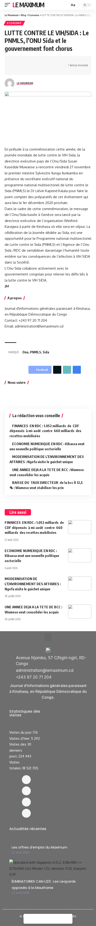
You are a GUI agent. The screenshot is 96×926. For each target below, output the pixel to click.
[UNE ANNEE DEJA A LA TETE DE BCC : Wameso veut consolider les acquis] (79, 612)
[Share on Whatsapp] (29, 61)
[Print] (15, 69)
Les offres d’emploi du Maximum (39, 847)
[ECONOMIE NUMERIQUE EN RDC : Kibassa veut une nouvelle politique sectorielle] (79, 555)
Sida (46, 352)
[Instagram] (26, 790)
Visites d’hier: (20, 738)
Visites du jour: (21, 732)
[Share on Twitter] (22, 61)
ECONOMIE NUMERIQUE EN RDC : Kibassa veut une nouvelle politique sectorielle (32, 556)
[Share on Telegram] (44, 61)
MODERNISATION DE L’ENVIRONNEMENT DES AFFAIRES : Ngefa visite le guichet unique (33, 584)
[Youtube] (26, 813)
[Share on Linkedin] (37, 61)
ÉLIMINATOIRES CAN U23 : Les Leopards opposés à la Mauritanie (44, 884)
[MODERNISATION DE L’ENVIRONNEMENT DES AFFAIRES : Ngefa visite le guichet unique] (79, 583)
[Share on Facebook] (15, 61)
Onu (25, 352)
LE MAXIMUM (25, 83)
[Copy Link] (58, 61)
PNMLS (35, 352)
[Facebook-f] (26, 779)
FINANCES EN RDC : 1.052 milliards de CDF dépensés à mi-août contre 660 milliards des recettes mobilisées (45, 431)
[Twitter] (26, 802)
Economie (14, 23)
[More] (22, 69)
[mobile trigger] (9, 5)
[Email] (51, 61)
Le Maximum (28, 5)
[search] (66, 5)
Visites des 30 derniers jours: (20, 750)
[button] (48, 637)
